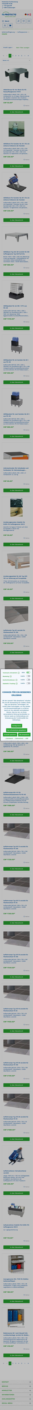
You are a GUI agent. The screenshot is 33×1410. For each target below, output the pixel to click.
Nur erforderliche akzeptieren (16, 730)
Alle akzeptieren (24, 734)
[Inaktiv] (28, 676)
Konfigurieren (16, 725)
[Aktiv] (28, 672)
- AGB (26, 738)
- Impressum (9, 738)
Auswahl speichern (10, 734)
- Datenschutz (19, 738)
